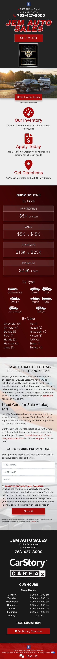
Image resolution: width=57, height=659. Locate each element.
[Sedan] (35, 290)
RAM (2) (35, 339)
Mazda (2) (36, 327)
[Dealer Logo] (28, 25)
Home (16, 650)
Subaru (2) (36, 347)
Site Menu (28, 38)
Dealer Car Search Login (10, 652)
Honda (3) (10, 339)
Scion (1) (35, 343)
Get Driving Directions (29, 631)
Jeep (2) (9, 347)
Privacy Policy (38, 650)
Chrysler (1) (11, 327)
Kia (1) (33, 323)
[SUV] (47, 290)
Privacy (33, 521)
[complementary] (49, 651)
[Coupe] (15, 300)
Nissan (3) (36, 335)
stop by (40, 438)
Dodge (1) (10, 331)
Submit (28, 511)
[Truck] (35, 300)
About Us (22, 650)
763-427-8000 (31, 15)
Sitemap (32, 652)
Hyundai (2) (11, 343)
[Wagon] (41, 309)
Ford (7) (9, 335)
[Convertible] (15, 290)
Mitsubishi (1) (38, 331)
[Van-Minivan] (47, 300)
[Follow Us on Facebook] (28, 4)
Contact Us (29, 650)
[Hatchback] (15, 309)
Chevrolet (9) (12, 323)
